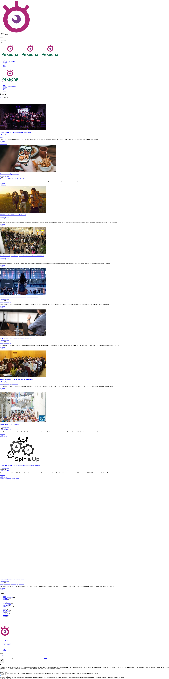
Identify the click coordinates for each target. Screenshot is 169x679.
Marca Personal (7, 584)
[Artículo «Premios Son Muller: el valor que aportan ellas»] (23, 129)
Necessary (4, 671)
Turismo (4, 616)
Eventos (1, 137)
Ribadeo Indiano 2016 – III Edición (9, 424)
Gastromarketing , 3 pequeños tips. (9, 174)
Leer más (45, 658)
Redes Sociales (23, 178)
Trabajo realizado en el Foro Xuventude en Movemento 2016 (16, 379)
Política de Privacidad (7, 641)
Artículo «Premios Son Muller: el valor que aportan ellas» (15, 132)
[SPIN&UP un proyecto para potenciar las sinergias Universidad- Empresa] (23, 463)
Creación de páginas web (8, 597)
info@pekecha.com (4, 655)
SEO (4, 612)
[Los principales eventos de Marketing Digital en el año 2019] (23, 335)
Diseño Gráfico (6, 598)
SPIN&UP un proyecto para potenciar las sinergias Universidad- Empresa (20, 465)
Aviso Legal (5, 640)
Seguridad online (6, 611)
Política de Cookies (7, 643)
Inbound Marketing (8, 178)
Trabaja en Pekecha (7, 644)
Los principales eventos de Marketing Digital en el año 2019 (16, 338)
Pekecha (1, 97)
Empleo (4, 600)
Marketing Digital (16, 178)
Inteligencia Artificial (7, 604)
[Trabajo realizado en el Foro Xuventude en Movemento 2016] (23, 376)
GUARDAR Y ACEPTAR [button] (5, 678)
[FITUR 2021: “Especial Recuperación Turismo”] (23, 212)
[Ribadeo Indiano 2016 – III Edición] (23, 422)
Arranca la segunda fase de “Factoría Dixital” (12, 579)
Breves (4, 596)
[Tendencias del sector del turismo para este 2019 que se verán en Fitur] (23, 294)
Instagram (5, 649)
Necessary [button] (2, 669)
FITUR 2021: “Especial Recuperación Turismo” (13, 215)
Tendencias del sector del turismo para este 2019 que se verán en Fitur (19, 297)
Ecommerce (5, 599)
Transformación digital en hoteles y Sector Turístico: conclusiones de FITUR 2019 (22, 256)
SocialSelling (5, 615)
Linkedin (4, 650)
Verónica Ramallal (4, 134)
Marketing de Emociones (8, 606)
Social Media (6, 470)
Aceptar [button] (41, 658)
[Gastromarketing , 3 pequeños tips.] (28, 171)
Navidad (4, 609)
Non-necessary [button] (3, 674)
